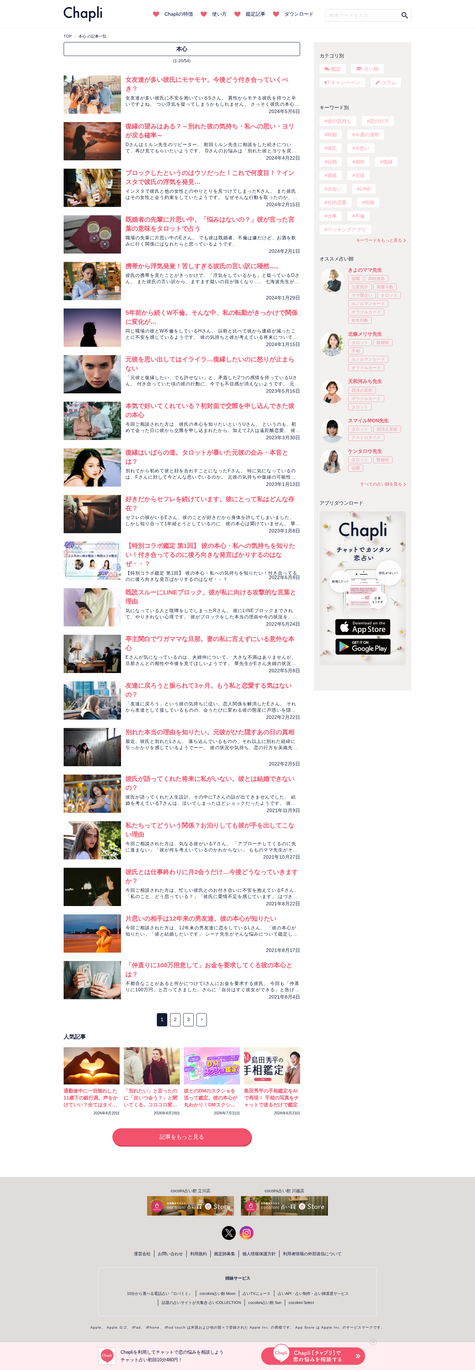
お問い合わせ (170, 1253)
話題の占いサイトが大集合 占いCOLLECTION (201, 1302)
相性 (360, 162)
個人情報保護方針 (259, 1253)
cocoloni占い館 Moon (217, 1293)
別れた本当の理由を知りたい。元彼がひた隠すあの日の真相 (210, 732)
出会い (334, 189)
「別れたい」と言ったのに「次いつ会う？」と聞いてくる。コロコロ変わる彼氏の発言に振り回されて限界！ (150, 1104)
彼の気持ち (339, 121)
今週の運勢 (367, 134)
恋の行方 (379, 121)
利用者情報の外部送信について (312, 1253)
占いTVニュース (257, 1293)
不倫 (360, 216)
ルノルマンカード (368, 303)
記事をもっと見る (182, 1137)
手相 (356, 350)
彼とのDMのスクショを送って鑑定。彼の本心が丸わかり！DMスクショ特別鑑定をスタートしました (211, 1104)
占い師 (371, 69)
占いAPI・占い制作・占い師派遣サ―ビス (313, 1293)
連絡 (332, 175)
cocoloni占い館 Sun (264, 1302)
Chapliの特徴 (178, 14)
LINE (365, 189)
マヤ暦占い (362, 295)
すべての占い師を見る (381, 484)
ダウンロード (299, 14)
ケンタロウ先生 (365, 451)
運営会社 (142, 1253)
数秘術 (383, 342)
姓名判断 (360, 320)
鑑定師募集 (224, 1253)
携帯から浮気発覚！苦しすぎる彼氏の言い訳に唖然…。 (204, 266)
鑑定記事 (255, 14)
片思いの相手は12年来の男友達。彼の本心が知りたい (201, 918)
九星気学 (360, 287)
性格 (370, 202)
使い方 (219, 14)
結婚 (332, 162)
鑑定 (336, 69)
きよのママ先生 (365, 270)
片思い (362, 148)
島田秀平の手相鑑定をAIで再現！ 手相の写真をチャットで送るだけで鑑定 (271, 1097)
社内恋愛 (337, 202)
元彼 (360, 175)
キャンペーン (345, 82)
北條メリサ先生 (365, 334)
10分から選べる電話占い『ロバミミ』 (159, 1293)
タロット (389, 295)
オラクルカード (366, 312)
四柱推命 (376, 278)
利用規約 (198, 1253)
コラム (388, 82)
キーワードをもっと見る (379, 240)
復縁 (388, 162)
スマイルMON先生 (368, 420)
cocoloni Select (301, 1302)
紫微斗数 (385, 287)
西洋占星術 (362, 390)
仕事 (332, 216)
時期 (332, 134)
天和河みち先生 (365, 381)
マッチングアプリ (346, 229)
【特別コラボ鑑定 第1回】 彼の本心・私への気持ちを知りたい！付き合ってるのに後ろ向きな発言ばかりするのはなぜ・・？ (210, 554)
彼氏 (332, 148)
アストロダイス (366, 437)
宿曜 (356, 278)
